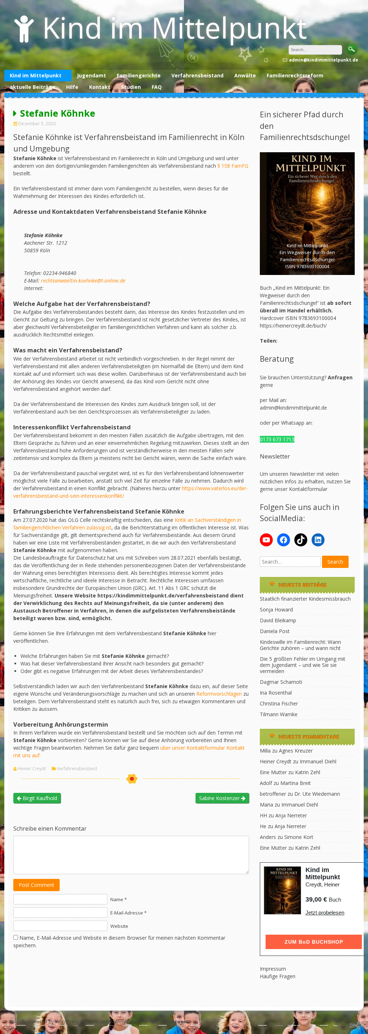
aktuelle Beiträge (32, 86)
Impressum (273, 968)
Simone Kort (298, 837)
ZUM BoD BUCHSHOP (314, 942)
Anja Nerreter (291, 815)
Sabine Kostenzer (220, 798)
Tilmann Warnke (279, 714)
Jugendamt (91, 75)
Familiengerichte (139, 75)
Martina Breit (295, 783)
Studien (131, 86)
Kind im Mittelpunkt (174, 27)
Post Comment (36, 884)
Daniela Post (275, 631)
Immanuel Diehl (318, 761)
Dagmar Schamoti (281, 681)
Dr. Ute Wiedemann (317, 793)
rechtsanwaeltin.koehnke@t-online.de (83, 280)
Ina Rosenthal (276, 692)
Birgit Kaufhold (39, 798)
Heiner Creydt (32, 768)
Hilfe (72, 86)
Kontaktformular (308, 489)
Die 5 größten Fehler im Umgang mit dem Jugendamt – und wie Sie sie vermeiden (302, 664)
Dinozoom (175, 1021)
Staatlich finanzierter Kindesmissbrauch (305, 598)
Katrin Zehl (307, 772)
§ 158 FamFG (232, 165)
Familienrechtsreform (295, 75)
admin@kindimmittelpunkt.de (293, 407)
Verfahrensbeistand (197, 75)
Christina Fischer (279, 703)
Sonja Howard (276, 609)
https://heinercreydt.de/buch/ (293, 325)
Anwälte (245, 75)
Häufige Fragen (277, 976)
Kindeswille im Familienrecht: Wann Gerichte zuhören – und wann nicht (300, 644)
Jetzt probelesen (324, 912)
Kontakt (99, 86)
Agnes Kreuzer (296, 750)
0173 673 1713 (277, 439)
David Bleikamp (278, 620)
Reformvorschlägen (219, 693)
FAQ (157, 86)
